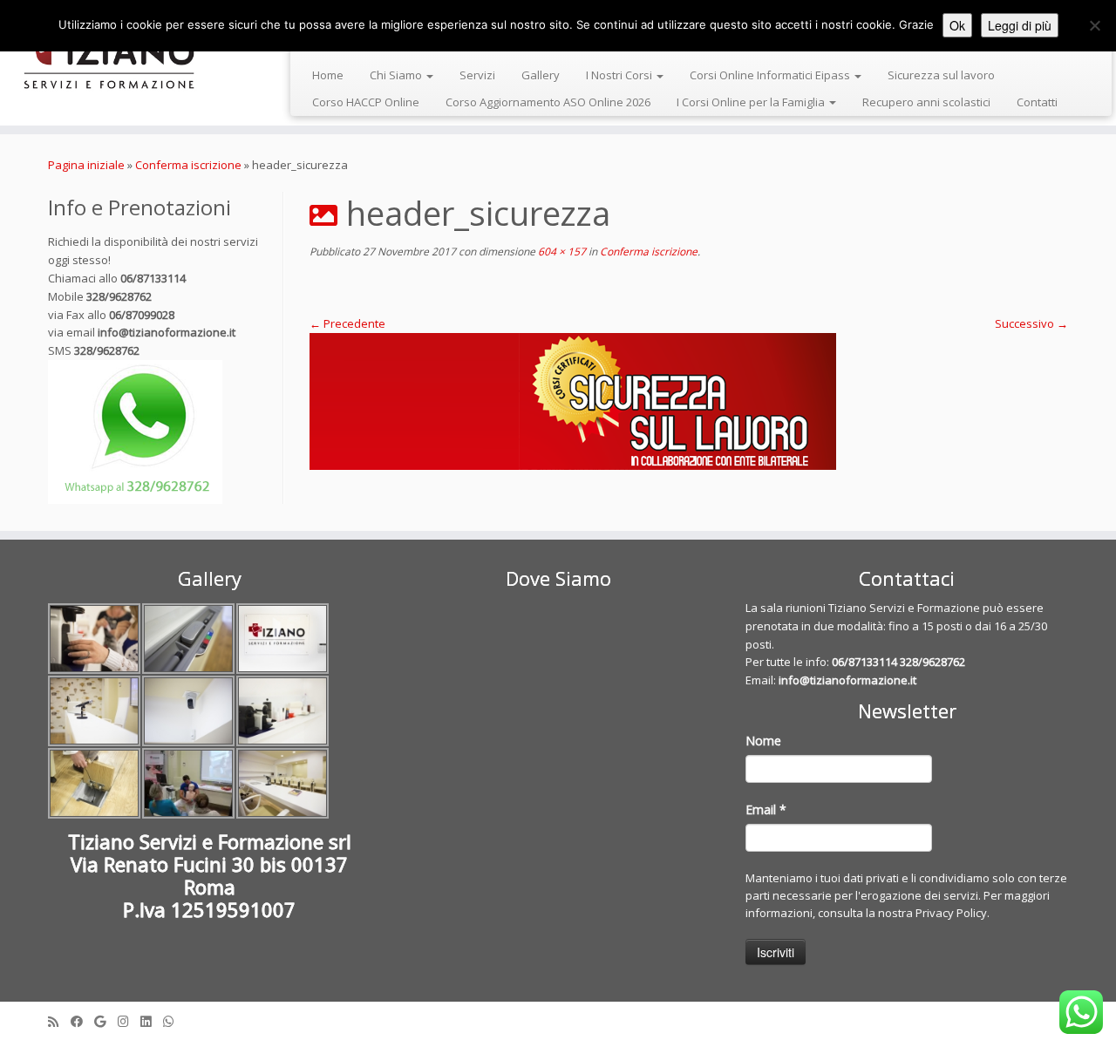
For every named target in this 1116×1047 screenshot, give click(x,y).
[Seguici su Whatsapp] (174, 1021)
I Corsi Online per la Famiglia (752, 102)
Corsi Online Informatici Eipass (771, 75)
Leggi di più (1019, 25)
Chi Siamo (397, 75)
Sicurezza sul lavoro (941, 75)
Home (328, 75)
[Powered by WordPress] (558, 1017)
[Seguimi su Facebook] (82, 1021)
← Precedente (347, 323)
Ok (957, 25)
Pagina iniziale (86, 165)
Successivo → (1031, 323)
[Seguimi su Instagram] (129, 1021)
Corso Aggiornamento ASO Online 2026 (548, 102)
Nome (763, 740)
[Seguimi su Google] (106, 1021)
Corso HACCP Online (365, 102)
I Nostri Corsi (620, 75)
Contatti (1037, 102)
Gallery (540, 75)
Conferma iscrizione (188, 165)
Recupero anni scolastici (926, 102)
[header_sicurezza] (689, 401)
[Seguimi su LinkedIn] (151, 1021)
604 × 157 (560, 251)
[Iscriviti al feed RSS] (59, 1021)
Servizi (477, 75)
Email (765, 809)
